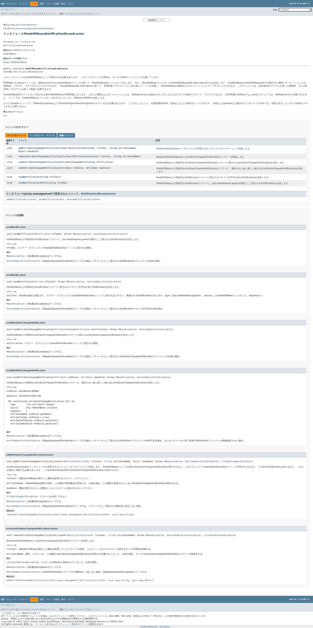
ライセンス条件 (43, 624)
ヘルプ (70, 4)
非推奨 (56, 4)
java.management (26, 24)
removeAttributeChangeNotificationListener (45, 156)
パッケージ (23, 4)
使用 (42, 4)
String (113, 148)
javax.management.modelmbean (34, 28)
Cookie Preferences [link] (149, 627)
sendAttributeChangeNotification (38, 162)
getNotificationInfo (51, 199)
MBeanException (82, 234)
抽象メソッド (66, 135)
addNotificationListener (21, 199)
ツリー (49, 4)
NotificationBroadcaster (18, 45)
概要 (3, 4)
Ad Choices (164, 627)
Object (22, 151)
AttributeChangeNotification (77, 162)
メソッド (51, 14)
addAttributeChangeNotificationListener (43, 148)
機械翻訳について (156, 20)
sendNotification (28, 177)
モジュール (12, 4)
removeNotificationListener (83, 199)
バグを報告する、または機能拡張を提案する (20, 613)
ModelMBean (9, 54)
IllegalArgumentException (237, 461)
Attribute (66, 168)
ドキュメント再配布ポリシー (72, 624)
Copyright (6, 621)
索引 (63, 4)
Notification (48, 182)
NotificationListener (82, 148)
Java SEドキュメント (58, 616)
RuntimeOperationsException (111, 234)
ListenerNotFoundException (219, 535)
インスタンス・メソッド (42, 135)
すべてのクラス (8, 9)
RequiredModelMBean (15, 62)
